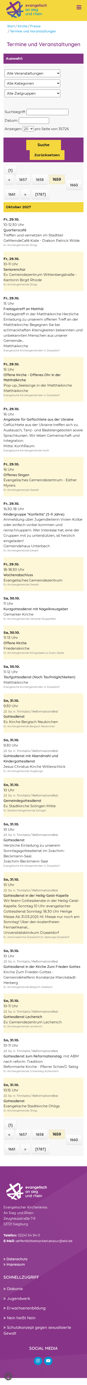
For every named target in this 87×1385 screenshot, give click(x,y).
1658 (40, 179)
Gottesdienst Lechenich (22, 1017)
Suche (43, 145)
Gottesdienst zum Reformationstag (32, 1056)
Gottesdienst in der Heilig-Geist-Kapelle (36, 895)
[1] (10, 170)
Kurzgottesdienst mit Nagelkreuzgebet (35, 609)
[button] (8, 1376)
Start (11, 26)
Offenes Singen (16, 475)
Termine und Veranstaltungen (33, 31)
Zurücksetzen (47, 155)
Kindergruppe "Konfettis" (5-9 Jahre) (33, 514)
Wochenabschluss (18, 575)
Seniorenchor (14, 269)
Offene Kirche (15, 643)
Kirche (22, 26)
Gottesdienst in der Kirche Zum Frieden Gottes (41, 966)
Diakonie (14, 1288)
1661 (11, 194)
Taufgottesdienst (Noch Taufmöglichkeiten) (39, 677)
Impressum (15, 1264)
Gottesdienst (14, 716)
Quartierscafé (14, 230)
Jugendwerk (18, 1298)
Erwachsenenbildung (26, 1307)
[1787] (40, 194)
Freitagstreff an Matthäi (23, 309)
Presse (35, 26)
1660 (74, 185)
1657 (23, 179)
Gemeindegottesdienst (22, 800)
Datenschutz (16, 1259)
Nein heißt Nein (20, 1317)
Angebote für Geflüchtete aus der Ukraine (38, 419)
